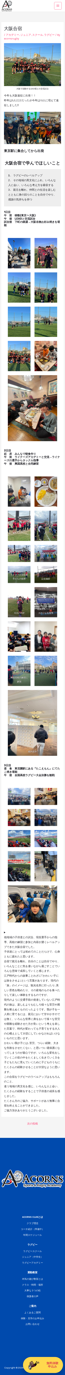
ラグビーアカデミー (32, 1262)
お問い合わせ (33, 1324)
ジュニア (25, 34)
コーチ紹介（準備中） (32, 1229)
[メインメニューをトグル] (58, 6)
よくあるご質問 (32, 1312)
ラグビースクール (32, 1251)
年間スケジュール (32, 1235)
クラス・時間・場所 (32, 1284)
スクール (37, 34)
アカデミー (12, 34)
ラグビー (49, 34)
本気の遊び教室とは (32, 1279)
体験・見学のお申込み (32, 1318)
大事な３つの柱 (32, 1290)
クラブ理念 (32, 1223)
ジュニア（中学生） (32, 1257)
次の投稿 (32, 1123)
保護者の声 (32, 1296)
